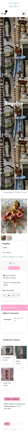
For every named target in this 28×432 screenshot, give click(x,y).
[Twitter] (9, 295)
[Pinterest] (13, 295)
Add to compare (10, 278)
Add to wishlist (10, 275)
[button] (24, 201)
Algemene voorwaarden (10, 429)
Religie (5, 285)
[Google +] (18, 295)
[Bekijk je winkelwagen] (5, 14)
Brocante (13, 283)
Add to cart (14, 268)
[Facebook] (4, 295)
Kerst (18, 283)
